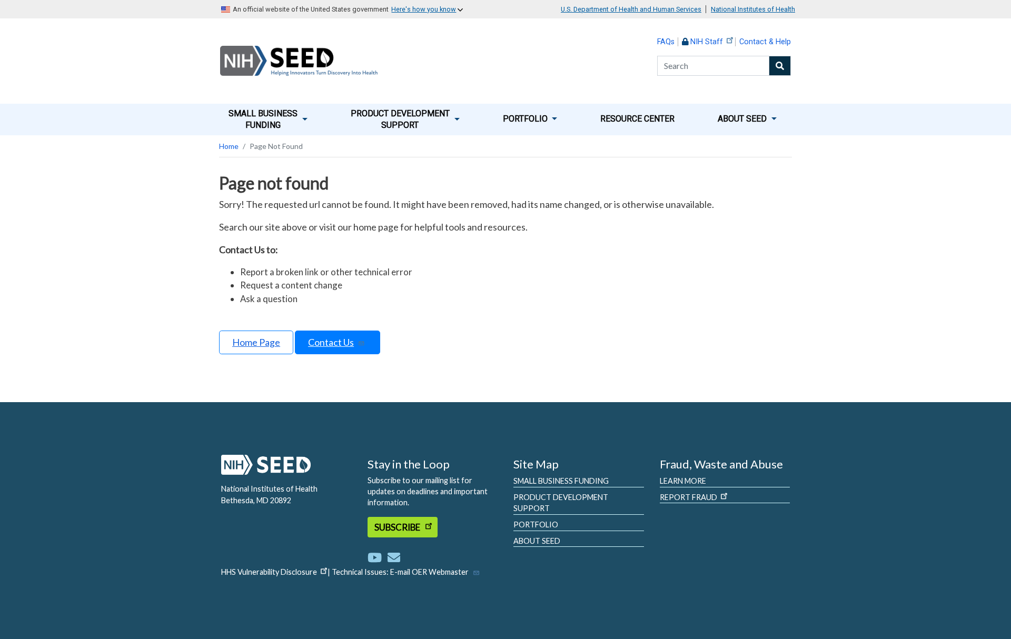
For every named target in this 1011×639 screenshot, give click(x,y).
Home (229, 146)
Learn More (683, 480)
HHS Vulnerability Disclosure (269, 571)
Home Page (256, 342)
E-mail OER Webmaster (429, 571)
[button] (268, 119)
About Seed (536, 540)
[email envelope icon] (394, 557)
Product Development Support (560, 503)
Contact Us (331, 342)
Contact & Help (765, 41)
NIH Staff (706, 41)
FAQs (666, 41)
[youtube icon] (377, 557)
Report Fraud (688, 497)
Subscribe (398, 527)
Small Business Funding (561, 480)
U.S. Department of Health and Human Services (631, 9)
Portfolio (535, 524)
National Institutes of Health (753, 9)
